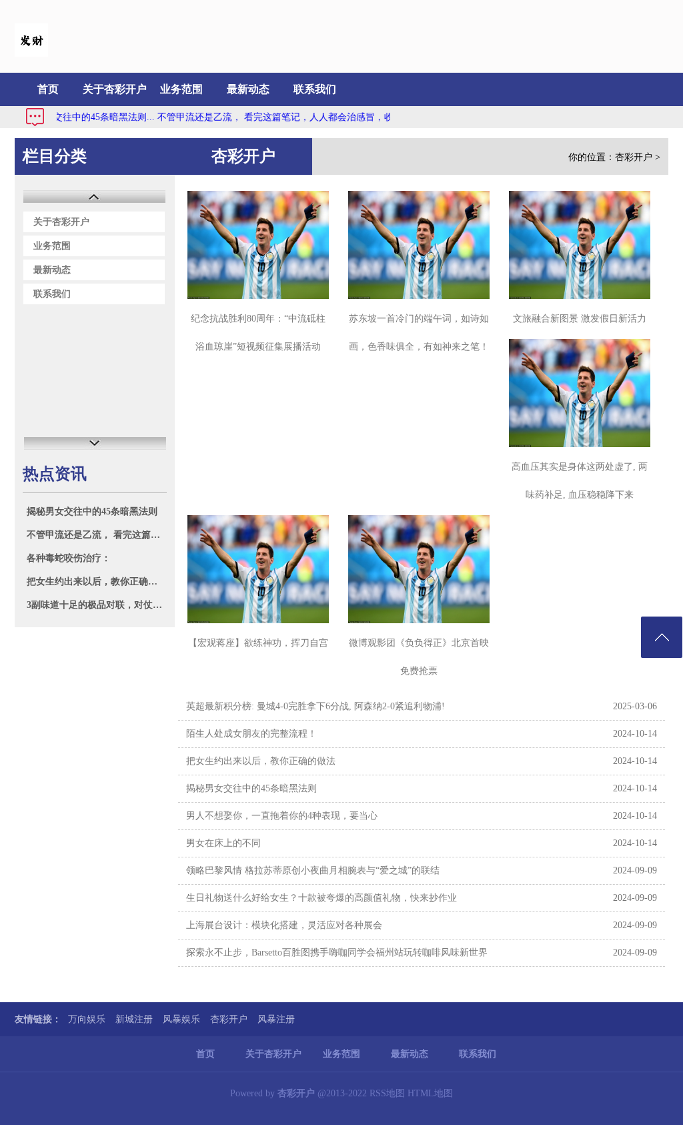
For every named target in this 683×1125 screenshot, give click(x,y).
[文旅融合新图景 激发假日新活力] (579, 245)
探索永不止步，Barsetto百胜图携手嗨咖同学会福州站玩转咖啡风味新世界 (337, 953)
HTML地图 (430, 1093)
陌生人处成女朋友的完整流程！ (251, 734)
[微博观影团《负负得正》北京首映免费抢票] (419, 569)
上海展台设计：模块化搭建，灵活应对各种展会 (284, 925)
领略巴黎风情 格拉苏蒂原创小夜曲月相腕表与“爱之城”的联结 (313, 870)
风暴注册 (276, 1019)
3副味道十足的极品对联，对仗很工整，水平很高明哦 (96, 605)
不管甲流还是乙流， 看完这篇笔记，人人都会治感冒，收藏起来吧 (96, 535)
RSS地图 (387, 1093)
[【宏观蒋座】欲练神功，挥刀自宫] (258, 569)
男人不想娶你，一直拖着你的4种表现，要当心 (282, 816)
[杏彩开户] (31, 54)
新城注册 (134, 1019)
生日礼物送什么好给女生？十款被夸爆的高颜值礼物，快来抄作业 (321, 898)
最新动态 (248, 89)
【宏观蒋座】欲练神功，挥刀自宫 (258, 643)
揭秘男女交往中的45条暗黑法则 (92, 511)
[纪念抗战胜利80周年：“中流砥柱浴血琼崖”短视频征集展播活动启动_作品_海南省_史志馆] (258, 245)
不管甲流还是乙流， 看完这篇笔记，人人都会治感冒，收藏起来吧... (281, 117)
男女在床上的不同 (223, 843)
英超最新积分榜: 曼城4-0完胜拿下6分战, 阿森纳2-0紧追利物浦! (315, 706)
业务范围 (181, 89)
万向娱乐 (86, 1019)
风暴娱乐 (181, 1019)
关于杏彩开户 (115, 89)
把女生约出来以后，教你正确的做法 (96, 582)
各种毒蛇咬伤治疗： (69, 558)
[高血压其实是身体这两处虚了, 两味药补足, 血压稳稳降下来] (579, 393)
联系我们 (314, 89)
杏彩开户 (633, 157)
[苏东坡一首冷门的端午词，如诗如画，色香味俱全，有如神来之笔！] (419, 245)
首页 (48, 89)
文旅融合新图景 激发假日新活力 (579, 319)
